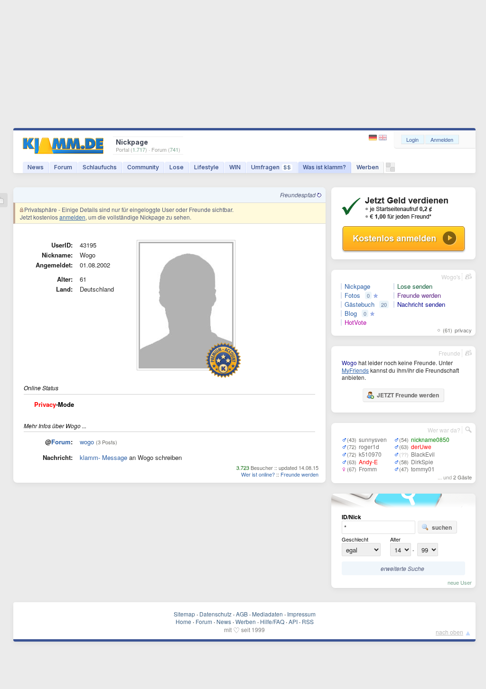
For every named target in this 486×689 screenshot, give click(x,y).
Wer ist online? (258, 474)
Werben (367, 167)
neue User (460, 582)
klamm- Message (103, 457)
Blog (351, 313)
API (293, 621)
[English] (383, 137)
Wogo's (450, 277)
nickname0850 (430, 439)
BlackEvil (423, 454)
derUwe (421, 446)
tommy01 (423, 469)
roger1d (369, 446)
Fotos (352, 295)
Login (412, 139)
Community (143, 167)
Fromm (368, 469)
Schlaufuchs (100, 167)
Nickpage (357, 286)
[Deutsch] (374, 137)
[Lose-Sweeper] (390, 169)
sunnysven (373, 439)
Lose (176, 167)
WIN (235, 167)
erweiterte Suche (402, 568)
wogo (87, 441)
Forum (63, 167)
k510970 (370, 454)
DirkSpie (422, 462)
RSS (308, 621)
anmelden (72, 217)
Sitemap (184, 614)
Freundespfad (298, 195)
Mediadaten (267, 614)
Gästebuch (359, 304)
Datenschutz (215, 614)
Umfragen (271, 167)
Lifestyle (206, 167)
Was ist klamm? (324, 167)
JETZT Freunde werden (408, 395)
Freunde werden (299, 474)
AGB (242, 614)
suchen (442, 527)
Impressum (301, 614)
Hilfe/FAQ (272, 621)
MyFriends (355, 370)
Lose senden (414, 286)
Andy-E (368, 462)
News (36, 167)
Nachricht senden (421, 304)
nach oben (449, 632)
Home (183, 621)
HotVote (355, 322)
